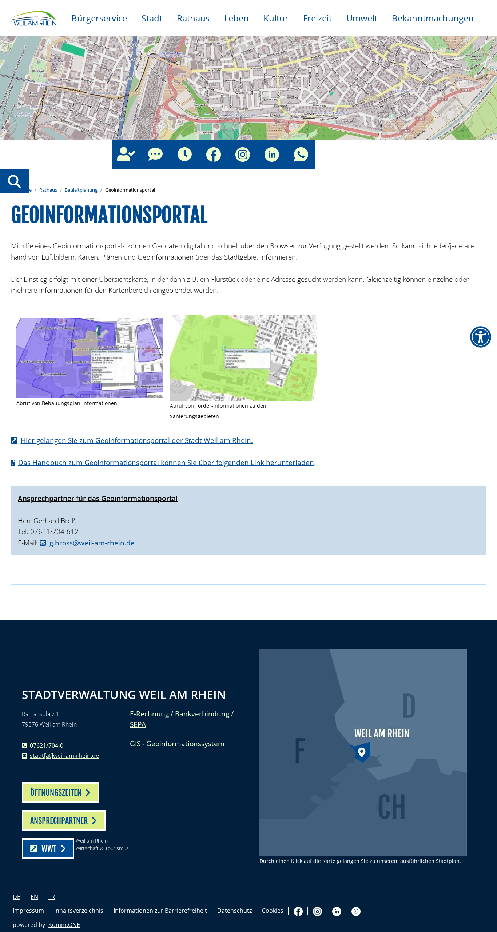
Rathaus (193, 18)
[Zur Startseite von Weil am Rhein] (32, 17)
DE (16, 897)
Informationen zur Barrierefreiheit (160, 911)
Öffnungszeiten (184, 154)
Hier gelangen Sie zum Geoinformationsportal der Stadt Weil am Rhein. (137, 440)
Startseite (21, 190)
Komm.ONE (64, 925)
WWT (48, 848)
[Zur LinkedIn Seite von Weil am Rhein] (271, 154)
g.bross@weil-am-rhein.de (92, 543)
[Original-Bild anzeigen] (89, 358)
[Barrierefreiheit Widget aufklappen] (481, 337)
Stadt (152, 18)
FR (51, 897)
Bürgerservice (99, 18)
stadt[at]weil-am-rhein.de (64, 756)
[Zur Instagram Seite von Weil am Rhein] (242, 154)
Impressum (28, 911)
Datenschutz (234, 911)
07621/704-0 (46, 745)
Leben (236, 18)
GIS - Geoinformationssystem (177, 743)
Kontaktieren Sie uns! (155, 154)
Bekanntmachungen (433, 18)
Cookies (272, 911)
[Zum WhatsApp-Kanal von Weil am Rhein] (300, 154)
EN (34, 897)
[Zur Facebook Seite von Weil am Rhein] (213, 154)
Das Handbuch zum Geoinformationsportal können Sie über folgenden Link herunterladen (166, 462)
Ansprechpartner (126, 154)
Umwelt (361, 18)
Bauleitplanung (81, 190)
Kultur (276, 18)
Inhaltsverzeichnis (78, 911)
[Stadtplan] (363, 752)
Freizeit (317, 18)
